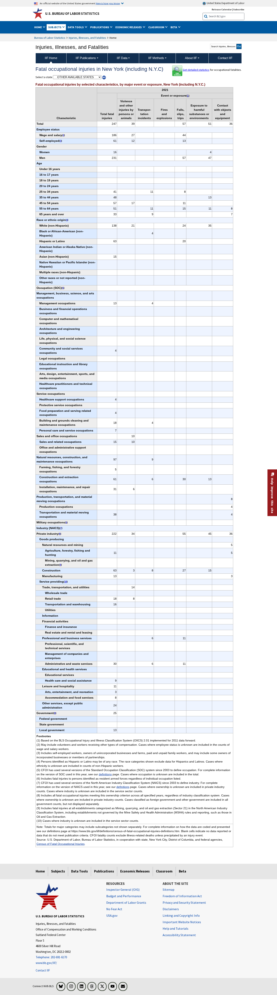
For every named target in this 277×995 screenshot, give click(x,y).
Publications (104, 871)
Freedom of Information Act (182, 896)
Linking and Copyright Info (181, 915)
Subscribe (238, 9)
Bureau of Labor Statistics (49, 38)
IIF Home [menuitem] (51, 58)
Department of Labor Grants (126, 902)
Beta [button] (174, 27)
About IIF (191, 58)
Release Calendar (222, 9)
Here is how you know (108, 3)
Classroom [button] (156, 27)
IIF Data (122, 58)
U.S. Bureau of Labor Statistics (72, 13)
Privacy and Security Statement (184, 902)
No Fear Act (114, 909)
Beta (182, 871)
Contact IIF (43, 970)
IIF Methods (156, 58)
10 (65, 581)
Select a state (43, 77)
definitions (105, 774)
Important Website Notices (182, 922)
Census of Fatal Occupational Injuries (61, 843)
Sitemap (168, 889)
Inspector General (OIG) (123, 889)
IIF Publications (86, 58)
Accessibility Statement (179, 935)
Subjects (58, 871)
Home (40, 871)
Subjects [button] (55, 27)
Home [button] (38, 27)
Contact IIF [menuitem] (225, 58)
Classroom (164, 871)
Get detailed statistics (196, 70)
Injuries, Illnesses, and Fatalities (87, 38)
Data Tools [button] (76, 27)
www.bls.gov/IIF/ (46, 963)
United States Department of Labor (225, 3)
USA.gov (111, 915)
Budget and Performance (123, 896)
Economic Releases (135, 871)
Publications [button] (100, 27)
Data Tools (79, 871)
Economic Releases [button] (128, 27)
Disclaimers (171, 909)
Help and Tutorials (175, 928)
